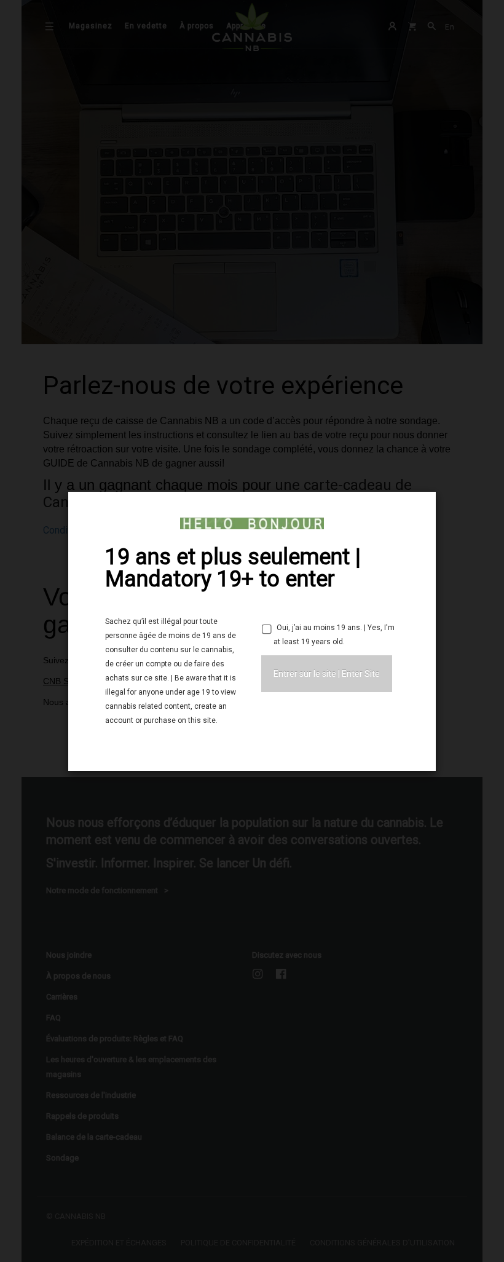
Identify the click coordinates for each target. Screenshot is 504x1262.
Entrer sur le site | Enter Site (327, 674)
